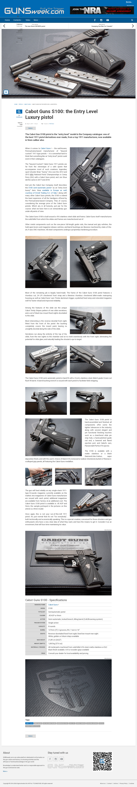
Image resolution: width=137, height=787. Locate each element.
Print (21, 16)
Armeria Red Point (62, 723)
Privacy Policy (123, 783)
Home (7, 20)
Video (28, 20)
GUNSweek (19, 117)
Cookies (131, 783)
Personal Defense (92, 723)
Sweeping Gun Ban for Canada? (102, 26)
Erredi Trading (80, 723)
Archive (116, 783)
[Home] (34, 10)
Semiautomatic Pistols (33, 726)
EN (129, 2)
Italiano (30, 128)
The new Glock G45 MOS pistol (35, 26)
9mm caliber (38, 723)
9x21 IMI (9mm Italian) (49, 723)
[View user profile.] (19, 112)
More (36, 20)
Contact (109, 783)
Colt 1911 (72, 723)
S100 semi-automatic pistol (40, 188)
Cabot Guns (46, 148)
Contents (17, 20)
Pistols (51, 123)
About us (102, 783)
